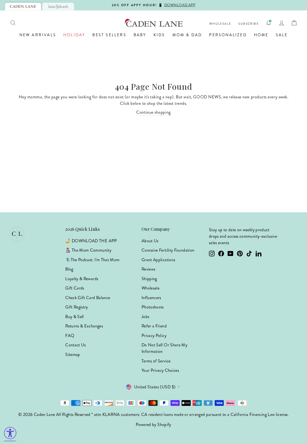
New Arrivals (37, 35)
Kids (159, 35)
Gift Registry (76, 307)
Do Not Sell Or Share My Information (164, 348)
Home (261, 35)
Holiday (74, 35)
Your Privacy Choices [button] (160, 370)
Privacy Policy (154, 335)
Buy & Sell (74, 317)
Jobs (145, 317)
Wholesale (220, 24)
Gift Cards (74, 288)
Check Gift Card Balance (87, 298)
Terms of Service (156, 361)
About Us (150, 241)
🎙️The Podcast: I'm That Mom (92, 260)
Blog (69, 269)
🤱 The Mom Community (88, 250)
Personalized (228, 35)
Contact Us (75, 345)
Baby (140, 35)
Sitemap (72, 354)
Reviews (148, 269)
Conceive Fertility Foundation (168, 250)
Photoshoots (153, 307)
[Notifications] (268, 22)
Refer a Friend (154, 326)
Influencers (151, 298)
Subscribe (248, 24)
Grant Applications (158, 260)
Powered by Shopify (153, 424)
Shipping (149, 279)
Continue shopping (153, 112)
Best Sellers (109, 35)
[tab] (23, 6)
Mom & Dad (187, 35)
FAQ (69, 335)
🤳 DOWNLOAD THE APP (91, 241)
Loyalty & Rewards (81, 279)
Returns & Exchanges (84, 326)
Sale (282, 35)
